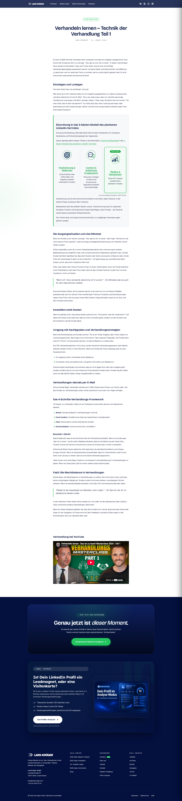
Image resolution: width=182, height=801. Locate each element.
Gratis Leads (64, 4)
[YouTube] (140, 3)
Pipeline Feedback (106, 772)
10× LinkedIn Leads (76, 764)
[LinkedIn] (152, 3)
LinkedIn (132, 757)
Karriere (102, 764)
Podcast (53, 4)
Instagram (133, 768)
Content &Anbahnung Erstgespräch (91, 170)
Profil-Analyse (105, 775)
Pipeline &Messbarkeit (115, 173)
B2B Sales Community (78, 768)
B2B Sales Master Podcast (80, 757)
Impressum (134, 796)
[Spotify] (144, 3)
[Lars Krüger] (36, 3)
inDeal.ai (91, 4)
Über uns (103, 761)
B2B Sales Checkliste (77, 761)
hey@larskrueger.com (35, 781)
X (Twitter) (133, 775)
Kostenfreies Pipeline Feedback (90, 642)
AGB (152, 796)
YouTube (132, 761)
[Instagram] (148, 3)
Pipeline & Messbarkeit (110, 140)
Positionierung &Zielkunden (67, 169)
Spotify (131, 764)
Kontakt (102, 768)
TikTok (131, 772)
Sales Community (78, 4)
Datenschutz (145, 796)
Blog (71, 772)
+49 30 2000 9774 (34, 783)
